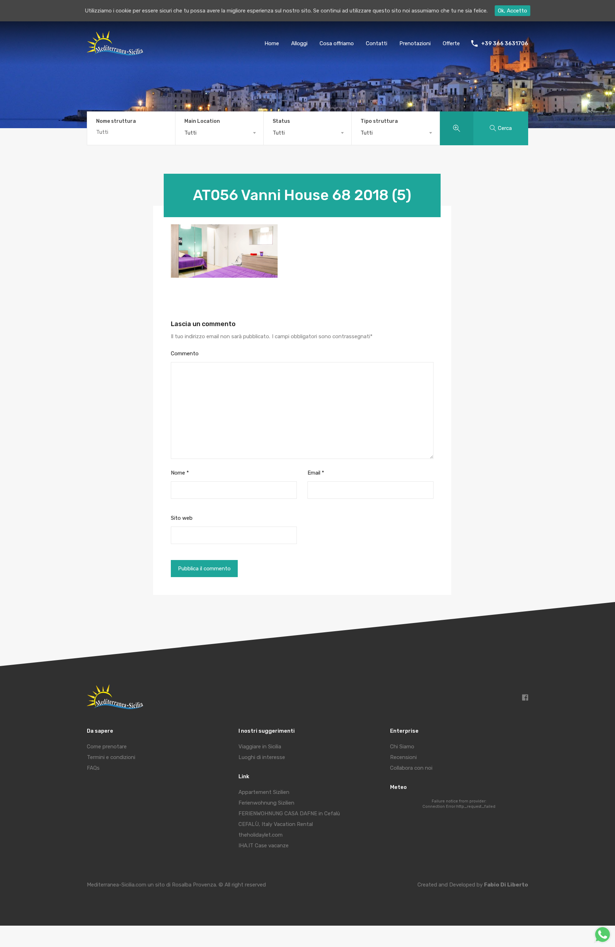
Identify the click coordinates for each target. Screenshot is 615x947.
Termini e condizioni (111, 757)
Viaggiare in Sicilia (259, 746)
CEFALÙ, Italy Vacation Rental (275, 824)
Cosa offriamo (337, 43)
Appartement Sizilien (263, 792)
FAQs (93, 768)
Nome (180, 473)
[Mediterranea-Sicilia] (116, 53)
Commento (185, 353)
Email (316, 473)
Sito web (182, 518)
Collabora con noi (411, 768)
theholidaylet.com (260, 835)
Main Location (202, 121)
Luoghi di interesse (261, 757)
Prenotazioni (415, 43)
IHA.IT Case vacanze (263, 845)
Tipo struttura (379, 121)
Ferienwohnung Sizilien (266, 803)
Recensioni (403, 757)
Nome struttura (116, 121)
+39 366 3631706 (504, 43)
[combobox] (219, 133)
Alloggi (299, 43)
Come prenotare (107, 746)
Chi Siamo (402, 746)
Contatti (376, 43)
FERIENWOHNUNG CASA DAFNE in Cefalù (289, 813)
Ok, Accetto (512, 10)
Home (271, 43)
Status (281, 121)
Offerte (451, 43)
